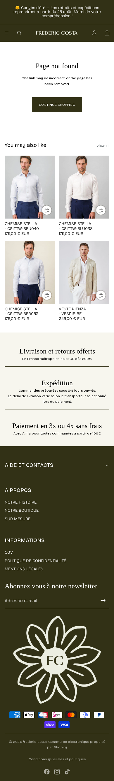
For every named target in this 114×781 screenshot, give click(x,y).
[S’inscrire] (103, 600)
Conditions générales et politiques (57, 759)
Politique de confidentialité (35, 560)
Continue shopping (57, 105)
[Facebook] (46, 771)
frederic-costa (35, 742)
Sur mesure (17, 518)
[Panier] (107, 33)
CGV (9, 552)
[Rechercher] (19, 33)
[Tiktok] (67, 771)
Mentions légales (24, 569)
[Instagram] (57, 771)
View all (102, 146)
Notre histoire (21, 502)
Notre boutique (22, 510)
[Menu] (6, 33)
